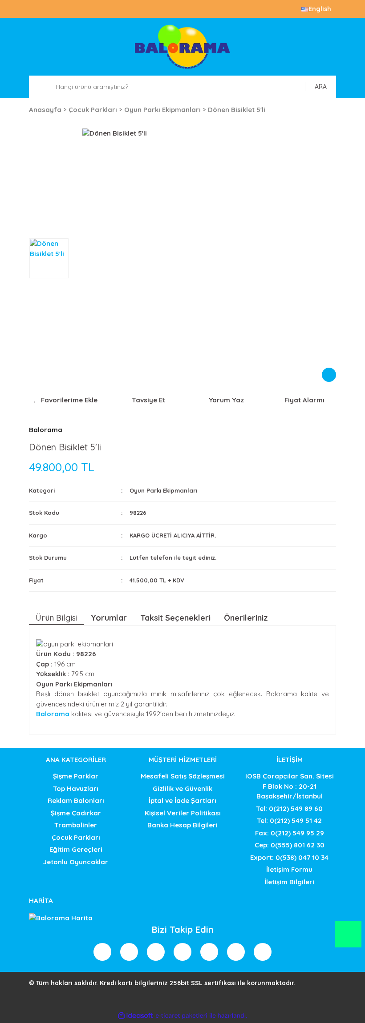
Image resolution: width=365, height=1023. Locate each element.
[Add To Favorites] (65, 400)
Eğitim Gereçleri (75, 849)
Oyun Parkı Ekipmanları (163, 490)
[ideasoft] (135, 1016)
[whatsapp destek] (348, 938)
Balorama (45, 429)
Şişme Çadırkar (76, 813)
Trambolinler (75, 825)
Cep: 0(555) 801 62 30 (289, 845)
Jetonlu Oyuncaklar (75, 862)
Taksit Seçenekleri (175, 618)
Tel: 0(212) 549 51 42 (289, 820)
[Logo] (182, 46)
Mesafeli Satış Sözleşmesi (183, 776)
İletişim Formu (289, 869)
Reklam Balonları (76, 800)
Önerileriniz (246, 618)
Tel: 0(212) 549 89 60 (289, 808)
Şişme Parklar (75, 776)
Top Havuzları (75, 788)
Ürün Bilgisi (56, 618)
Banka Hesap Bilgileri (182, 825)
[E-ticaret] (181, 1016)
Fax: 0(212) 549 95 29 (289, 833)
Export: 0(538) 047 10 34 (289, 857)
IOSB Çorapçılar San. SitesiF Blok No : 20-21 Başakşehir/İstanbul (289, 786)
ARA (321, 87)
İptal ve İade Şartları (182, 800)
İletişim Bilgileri (289, 882)
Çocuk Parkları (76, 837)
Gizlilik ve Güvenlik (182, 788)
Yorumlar (109, 618)
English (319, 9)
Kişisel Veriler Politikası (183, 813)
